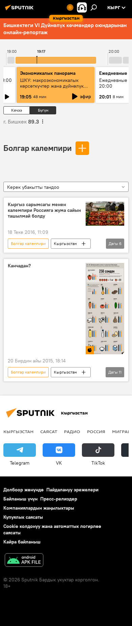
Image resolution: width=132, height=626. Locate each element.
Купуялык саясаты (23, 517)
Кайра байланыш (22, 542)
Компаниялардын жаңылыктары (38, 508)
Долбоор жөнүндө (23, 490)
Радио (72, 431)
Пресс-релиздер (58, 499)
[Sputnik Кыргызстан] (20, 10)
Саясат (48, 431)
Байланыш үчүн (20, 499)
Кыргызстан (65, 243)
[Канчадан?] (105, 308)
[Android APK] (24, 560)
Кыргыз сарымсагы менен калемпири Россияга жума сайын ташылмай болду (44, 210)
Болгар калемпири (37, 148)
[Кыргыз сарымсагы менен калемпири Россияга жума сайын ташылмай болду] (105, 214)
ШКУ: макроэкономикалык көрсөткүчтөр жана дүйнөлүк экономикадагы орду (52, 86)
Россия (96, 431)
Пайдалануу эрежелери (72, 490)
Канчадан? (19, 266)
